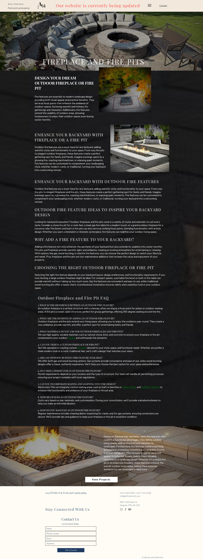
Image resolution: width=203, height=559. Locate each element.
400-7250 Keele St (128, 502)
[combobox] (70, 543)
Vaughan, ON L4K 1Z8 (130, 505)
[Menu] (149, 5)
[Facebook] (125, 509)
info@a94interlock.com (130, 496)
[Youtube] (129, 509)
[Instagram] (121, 509)
